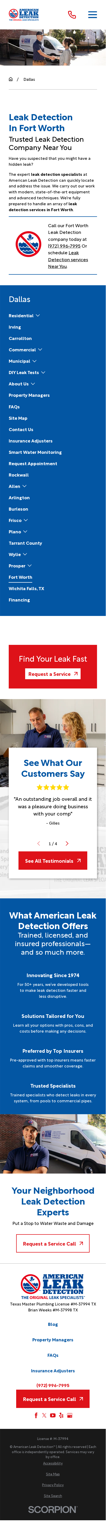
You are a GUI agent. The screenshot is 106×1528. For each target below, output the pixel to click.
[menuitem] (21, 315)
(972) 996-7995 (64, 245)
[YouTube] (52, 1415)
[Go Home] (11, 79)
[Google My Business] (69, 1415)
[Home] (24, 15)
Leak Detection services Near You (68, 259)
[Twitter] (44, 1415)
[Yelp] (61, 1415)
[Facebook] (36, 1415)
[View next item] (67, 843)
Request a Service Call (49, 1243)
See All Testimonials (49, 860)
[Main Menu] (92, 14)
